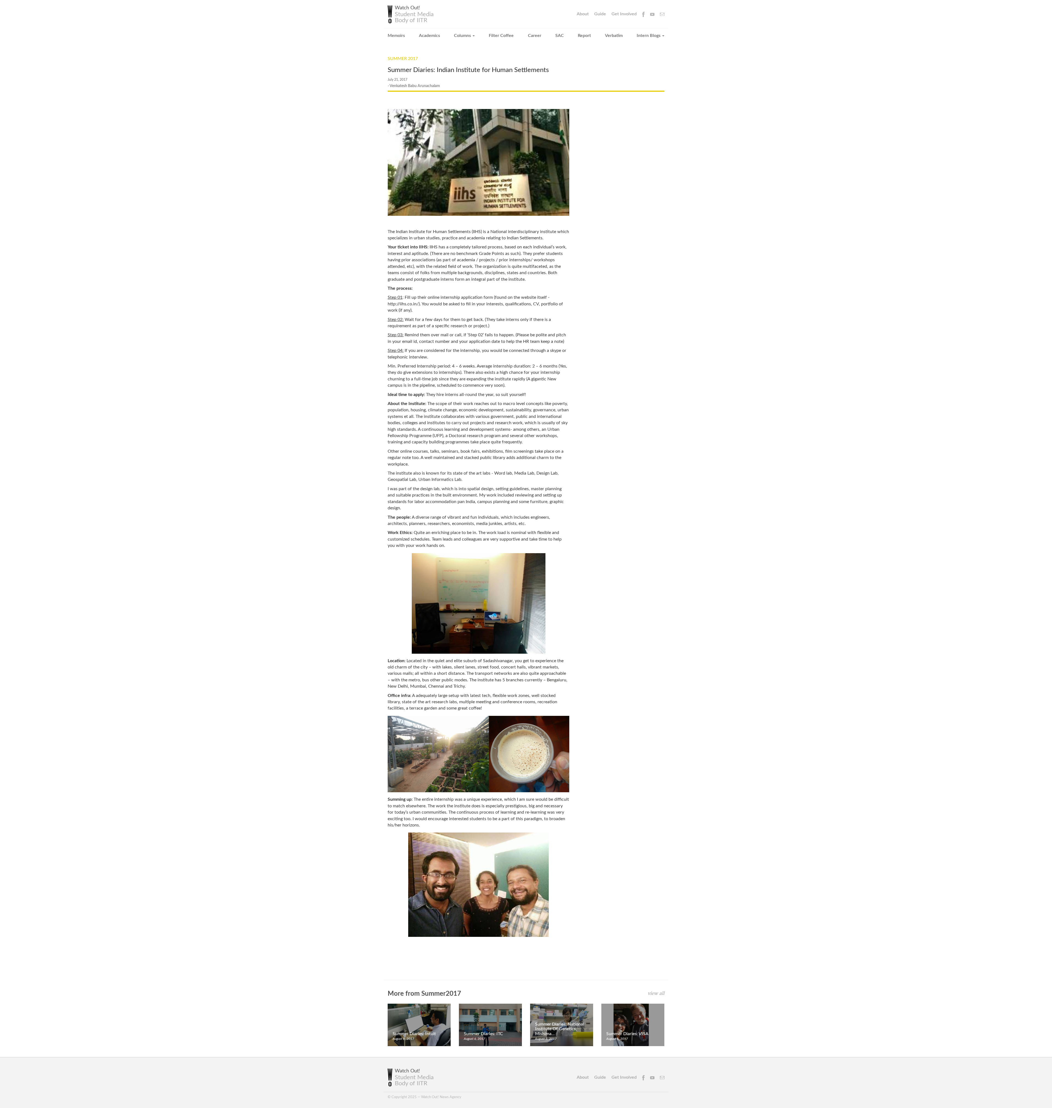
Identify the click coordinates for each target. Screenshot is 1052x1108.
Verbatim (614, 35)
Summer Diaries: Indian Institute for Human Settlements (468, 70)
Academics (429, 35)
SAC (559, 35)
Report (584, 35)
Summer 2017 (403, 58)
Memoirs (396, 35)
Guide (600, 14)
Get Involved (624, 14)
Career (534, 35)
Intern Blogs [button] (649, 35)
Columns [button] (463, 35)
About (583, 14)
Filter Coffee (501, 35)
